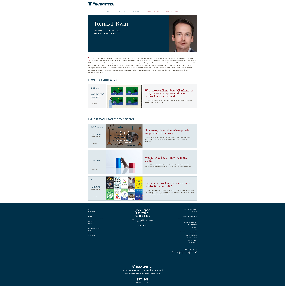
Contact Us (193, 245)
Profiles (90, 216)
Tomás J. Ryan (95, 94)
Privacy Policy (192, 240)
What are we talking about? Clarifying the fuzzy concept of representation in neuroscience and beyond (169, 93)
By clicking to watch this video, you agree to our (124, 141)
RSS (196, 229)
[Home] (142, 266)
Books (90, 226)
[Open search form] (192, 5)
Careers (194, 227)
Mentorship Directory (190, 222)
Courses (90, 233)
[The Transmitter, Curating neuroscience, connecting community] (101, 4)
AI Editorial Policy (191, 237)
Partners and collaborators (188, 214)
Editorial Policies (191, 235)
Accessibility (193, 242)
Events (90, 230)
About (190, 209)
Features (90, 214)
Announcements (192, 224)
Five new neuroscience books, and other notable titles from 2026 (168, 185)
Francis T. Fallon (98, 93)
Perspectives (121, 11)
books (94, 228)
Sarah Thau (96, 160)
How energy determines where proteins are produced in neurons (168, 132)
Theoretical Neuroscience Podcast (97, 127)
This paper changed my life (96, 218)
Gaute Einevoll (97, 134)
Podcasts (91, 221)
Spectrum (92, 235)
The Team (194, 211)
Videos (90, 223)
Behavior (93, 153)
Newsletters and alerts (190, 216)
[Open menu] (196, 5)
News (108, 11)
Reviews (93, 179)
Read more (142, 225)
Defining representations (95, 88)
